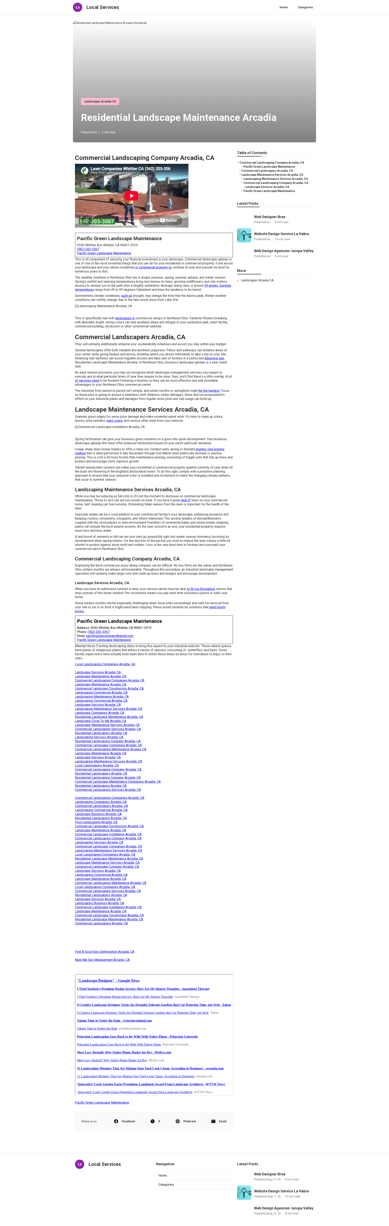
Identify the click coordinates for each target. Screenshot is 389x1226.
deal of (186, 500)
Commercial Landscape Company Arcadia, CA (107, 867)
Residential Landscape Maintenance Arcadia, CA (109, 717)
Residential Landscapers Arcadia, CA (101, 733)
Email (223, 1121)
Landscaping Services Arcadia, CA (99, 737)
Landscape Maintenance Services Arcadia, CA (107, 725)
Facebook (128, 1121)
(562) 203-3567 (88, 249)
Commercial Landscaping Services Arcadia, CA (108, 729)
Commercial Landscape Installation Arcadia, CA (108, 834)
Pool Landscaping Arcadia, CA (96, 822)
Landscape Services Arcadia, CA (98, 672)
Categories (305, 7)
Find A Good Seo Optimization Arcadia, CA (104, 952)
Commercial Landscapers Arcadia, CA (101, 806)
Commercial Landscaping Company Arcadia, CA (108, 769)
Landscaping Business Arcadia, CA (99, 903)
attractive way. (215, 358)
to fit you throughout (201, 589)
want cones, (114, 421)
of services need (87, 380)
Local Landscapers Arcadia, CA (97, 765)
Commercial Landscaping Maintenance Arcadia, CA (110, 749)
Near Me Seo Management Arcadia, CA (102, 960)
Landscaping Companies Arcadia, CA (101, 802)
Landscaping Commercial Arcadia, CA (101, 692)
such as (126, 296)
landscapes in (125, 318)
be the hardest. (210, 391)
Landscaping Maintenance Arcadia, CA (102, 697)
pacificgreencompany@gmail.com (110, 636)
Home (284, 7)
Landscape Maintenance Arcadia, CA (100, 676)
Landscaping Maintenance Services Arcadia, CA (108, 709)
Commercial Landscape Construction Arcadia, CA (109, 688)
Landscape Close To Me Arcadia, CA (100, 721)
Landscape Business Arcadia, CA (98, 814)
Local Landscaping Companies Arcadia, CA (105, 664)
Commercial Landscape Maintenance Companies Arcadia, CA (118, 782)
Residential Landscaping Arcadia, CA (101, 786)
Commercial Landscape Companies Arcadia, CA (108, 745)
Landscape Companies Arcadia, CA (99, 713)
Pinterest (189, 1121)
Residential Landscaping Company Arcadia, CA (108, 741)
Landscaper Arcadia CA (100, 101)
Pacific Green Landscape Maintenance (104, 253)
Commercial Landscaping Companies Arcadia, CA (109, 680)
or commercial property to (153, 267)
